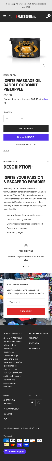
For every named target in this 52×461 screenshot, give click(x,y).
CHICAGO (33, 338)
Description (10, 161)
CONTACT (8, 414)
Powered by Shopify (31, 428)
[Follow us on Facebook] (32, 403)
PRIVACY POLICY (11, 408)
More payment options (26, 144)
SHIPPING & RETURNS (9, 402)
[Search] (10, 16)
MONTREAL (34, 348)
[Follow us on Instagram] (38, 403)
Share (6, 150)
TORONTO (34, 343)
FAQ (5, 419)
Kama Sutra (10, 75)
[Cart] (47, 16)
